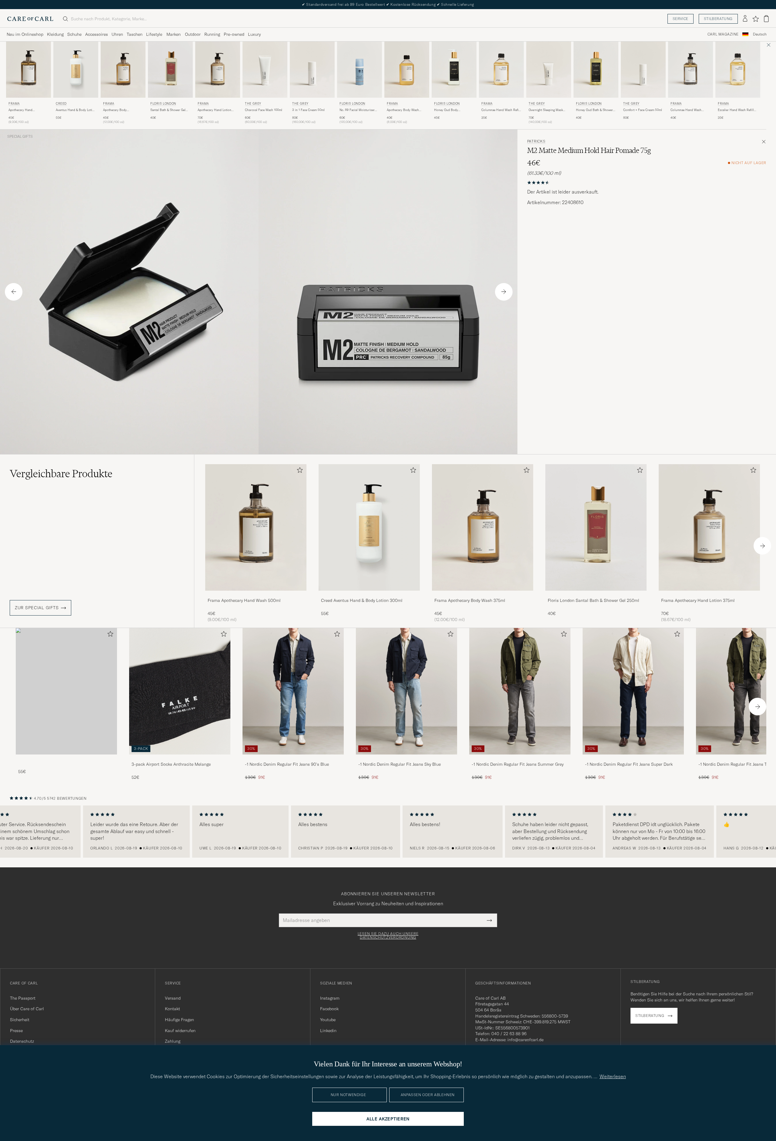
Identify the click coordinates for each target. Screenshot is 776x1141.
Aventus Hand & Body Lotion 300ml (76, 110)
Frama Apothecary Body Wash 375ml (469, 600)
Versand (173, 998)
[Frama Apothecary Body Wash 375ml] (482, 594)
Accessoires (96, 34)
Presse (16, 1030)
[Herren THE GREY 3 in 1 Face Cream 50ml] (312, 70)
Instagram (330, 998)
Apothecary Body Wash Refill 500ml (403, 110)
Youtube (328, 1019)
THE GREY (253, 104)
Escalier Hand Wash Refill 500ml (736, 110)
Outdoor (193, 34)
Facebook (329, 1008)
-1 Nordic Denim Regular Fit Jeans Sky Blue (399, 764)
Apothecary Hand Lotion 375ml (214, 110)
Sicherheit (19, 1019)
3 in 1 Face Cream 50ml (308, 110)
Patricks (536, 141)
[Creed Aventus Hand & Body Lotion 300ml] (369, 594)
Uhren (117, 34)
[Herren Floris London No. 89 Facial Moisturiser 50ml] (359, 70)
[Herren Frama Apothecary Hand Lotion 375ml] (217, 70)
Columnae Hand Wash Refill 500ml (500, 110)
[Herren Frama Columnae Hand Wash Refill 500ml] (501, 70)
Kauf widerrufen (180, 1030)
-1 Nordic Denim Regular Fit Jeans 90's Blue (287, 764)
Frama (14, 104)
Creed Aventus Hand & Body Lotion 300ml (362, 600)
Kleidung (55, 34)
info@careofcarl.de (525, 1039)
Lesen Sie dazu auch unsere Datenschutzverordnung (388, 935)
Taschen (134, 34)
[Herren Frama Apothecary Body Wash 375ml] (123, 70)
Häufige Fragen (179, 1019)
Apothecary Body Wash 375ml (115, 110)
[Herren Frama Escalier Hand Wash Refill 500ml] (737, 70)
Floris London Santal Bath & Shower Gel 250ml (593, 600)
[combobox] (759, 34)
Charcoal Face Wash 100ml (263, 110)
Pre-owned (234, 34)
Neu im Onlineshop (25, 34)
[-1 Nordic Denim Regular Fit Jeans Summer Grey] (519, 758)
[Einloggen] (745, 18)
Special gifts (20, 136)
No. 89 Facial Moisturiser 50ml (357, 110)
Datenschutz (22, 1041)
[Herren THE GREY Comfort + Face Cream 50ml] (643, 70)
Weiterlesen (613, 1076)
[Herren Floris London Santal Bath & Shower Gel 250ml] (170, 70)
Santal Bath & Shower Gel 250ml (168, 110)
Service (680, 18)
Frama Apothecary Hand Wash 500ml (244, 600)
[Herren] (66, 691)
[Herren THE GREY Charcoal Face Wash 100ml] (264, 70)
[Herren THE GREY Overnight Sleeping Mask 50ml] (548, 70)
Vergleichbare (61, 473)
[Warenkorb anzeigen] (766, 19)
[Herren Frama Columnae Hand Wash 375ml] (690, 70)
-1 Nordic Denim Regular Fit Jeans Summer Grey (518, 764)
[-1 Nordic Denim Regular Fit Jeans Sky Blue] (406, 758)
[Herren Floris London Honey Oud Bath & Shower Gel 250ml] (596, 70)
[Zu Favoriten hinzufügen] (298, 471)
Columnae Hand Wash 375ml (686, 110)
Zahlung (172, 1041)
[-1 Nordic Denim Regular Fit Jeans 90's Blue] (293, 758)
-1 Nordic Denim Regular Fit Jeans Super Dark (629, 764)
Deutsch (760, 34)
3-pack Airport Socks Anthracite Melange (171, 764)
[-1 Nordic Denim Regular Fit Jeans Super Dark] (633, 758)
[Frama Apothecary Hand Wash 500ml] (255, 594)
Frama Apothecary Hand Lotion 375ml (698, 600)
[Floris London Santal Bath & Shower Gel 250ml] (596, 594)
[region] (388, 831)
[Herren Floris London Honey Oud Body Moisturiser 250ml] (454, 70)
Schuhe (74, 34)
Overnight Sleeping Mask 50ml (546, 110)
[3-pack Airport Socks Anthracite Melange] (179, 758)
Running (212, 34)
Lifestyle (154, 34)
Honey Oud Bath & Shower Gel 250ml (594, 110)
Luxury (254, 34)
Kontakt (172, 1008)
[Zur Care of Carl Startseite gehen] (30, 18)
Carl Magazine (723, 34)
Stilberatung (718, 18)
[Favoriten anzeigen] (755, 19)
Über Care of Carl (27, 1008)
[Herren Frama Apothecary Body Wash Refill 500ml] (406, 70)
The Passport (22, 998)
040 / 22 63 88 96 (509, 1033)
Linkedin (328, 1030)
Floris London (163, 104)
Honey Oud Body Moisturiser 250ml (447, 110)
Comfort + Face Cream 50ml (642, 110)
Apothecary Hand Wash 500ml (20, 110)
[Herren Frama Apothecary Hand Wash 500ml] (28, 70)
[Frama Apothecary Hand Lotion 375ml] (709, 594)
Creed (61, 104)
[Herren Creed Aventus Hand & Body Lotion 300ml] (75, 70)
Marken (173, 34)
